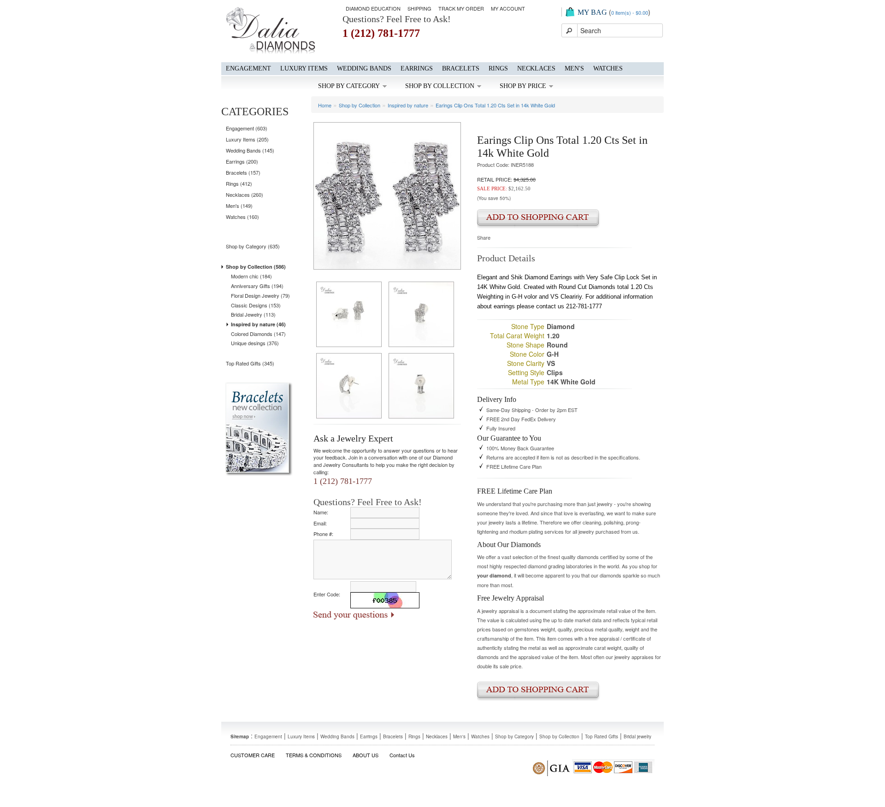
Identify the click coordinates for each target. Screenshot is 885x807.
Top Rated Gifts (601, 736)
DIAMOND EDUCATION (373, 8)
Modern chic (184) (251, 276)
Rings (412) (239, 183)
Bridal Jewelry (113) (253, 314)
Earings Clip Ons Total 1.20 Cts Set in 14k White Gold (495, 105)
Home (324, 105)
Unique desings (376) (255, 343)
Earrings (417, 68)
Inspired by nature (408, 105)
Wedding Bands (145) (250, 150)
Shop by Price (523, 85)
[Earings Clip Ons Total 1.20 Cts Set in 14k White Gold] (387, 195)
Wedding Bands (364, 68)
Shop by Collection (439, 85)
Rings (498, 68)
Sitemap (239, 736)
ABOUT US (365, 755)
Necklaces (536, 68)
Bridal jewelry (637, 736)
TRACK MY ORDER (461, 8)
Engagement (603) (246, 128)
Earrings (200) (242, 161)
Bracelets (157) (243, 172)
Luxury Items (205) (247, 139)
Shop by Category (349, 85)
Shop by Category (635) (253, 246)
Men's (574, 68)
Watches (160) (242, 216)
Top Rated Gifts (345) (250, 363)
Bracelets (460, 68)
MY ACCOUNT (508, 8)
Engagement (248, 68)
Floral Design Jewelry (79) (260, 295)
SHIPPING (419, 8)
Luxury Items (304, 68)
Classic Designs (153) (256, 305)
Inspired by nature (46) (258, 324)
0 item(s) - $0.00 (629, 12)
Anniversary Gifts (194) (257, 286)
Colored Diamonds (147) (258, 333)
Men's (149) (239, 205)
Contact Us (402, 755)
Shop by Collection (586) (256, 266)
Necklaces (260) (244, 194)
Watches (608, 68)
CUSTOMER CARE (252, 755)
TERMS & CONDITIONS (314, 755)
